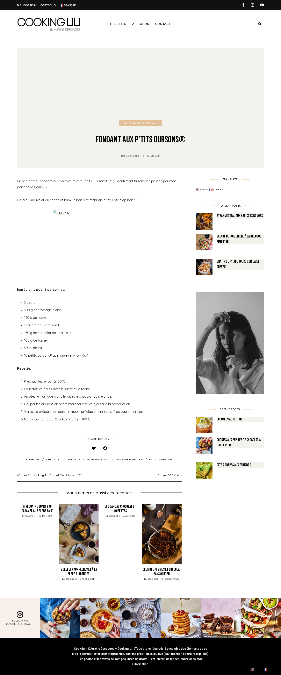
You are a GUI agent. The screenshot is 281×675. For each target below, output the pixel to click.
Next (182, 534)
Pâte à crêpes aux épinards (234, 465)
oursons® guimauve (52, 355)
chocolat (53, 459)
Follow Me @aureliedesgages (20, 622)
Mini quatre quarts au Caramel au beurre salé (37, 508)
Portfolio (48, 5)
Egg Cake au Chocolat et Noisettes (120, 508)
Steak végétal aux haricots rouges (240, 216)
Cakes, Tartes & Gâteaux (140, 123)
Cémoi (39, 187)
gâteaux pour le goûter (134, 459)
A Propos (140, 24)
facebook (243, 5)
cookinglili (133, 155)
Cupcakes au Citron (229, 419)
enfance (73, 459)
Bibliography (26, 5)
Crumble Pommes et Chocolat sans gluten (162, 571)
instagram (252, 5)
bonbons (33, 459)
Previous (17, 534)
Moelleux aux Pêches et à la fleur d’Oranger (78, 571)
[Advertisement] (140, 79)
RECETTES (118, 24)
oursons (166, 459)
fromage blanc (98, 459)
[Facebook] (105, 448)
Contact (163, 24)
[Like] (93, 448)
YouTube (261, 5)
